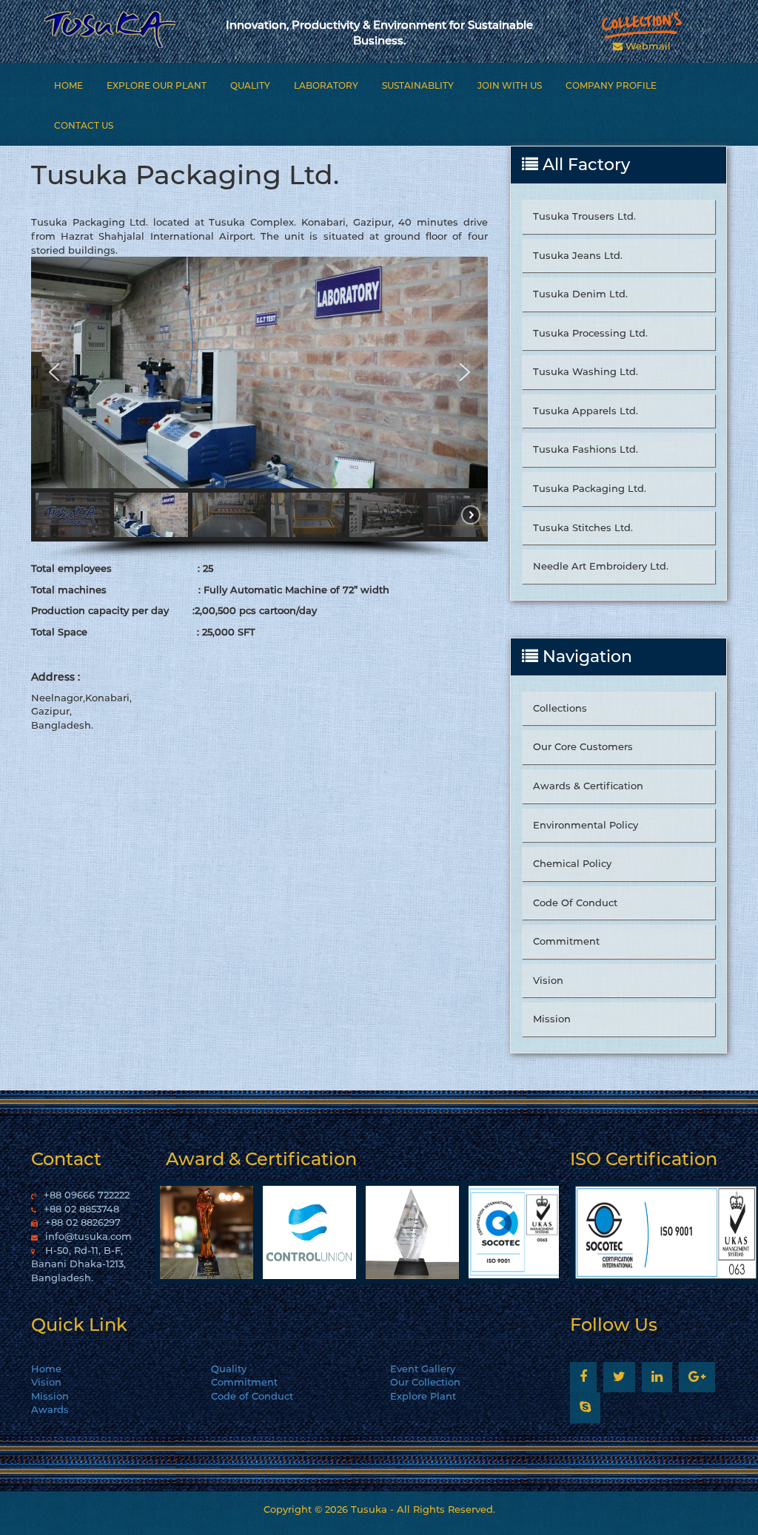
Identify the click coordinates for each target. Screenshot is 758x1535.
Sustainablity (418, 85)
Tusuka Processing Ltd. (590, 333)
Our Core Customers (583, 746)
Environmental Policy (585, 825)
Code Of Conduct (575, 902)
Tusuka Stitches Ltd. (583, 527)
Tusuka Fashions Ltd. (585, 449)
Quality (250, 85)
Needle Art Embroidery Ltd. (600, 566)
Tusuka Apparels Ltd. (585, 410)
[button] (54, 372)
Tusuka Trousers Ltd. (584, 216)
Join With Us (509, 85)
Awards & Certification (588, 786)
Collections (560, 708)
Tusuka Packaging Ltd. (589, 488)
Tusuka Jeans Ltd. (578, 255)
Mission (552, 1019)
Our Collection (425, 1382)
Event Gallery (422, 1368)
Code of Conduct (252, 1396)
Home (68, 85)
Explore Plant (423, 1396)
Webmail (647, 46)
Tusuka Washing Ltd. (585, 371)
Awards (50, 1409)
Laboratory (326, 85)
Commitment (566, 941)
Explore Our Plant (157, 85)
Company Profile (611, 85)
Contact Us (83, 125)
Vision (548, 980)
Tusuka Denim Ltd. (580, 294)
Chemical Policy (572, 863)
